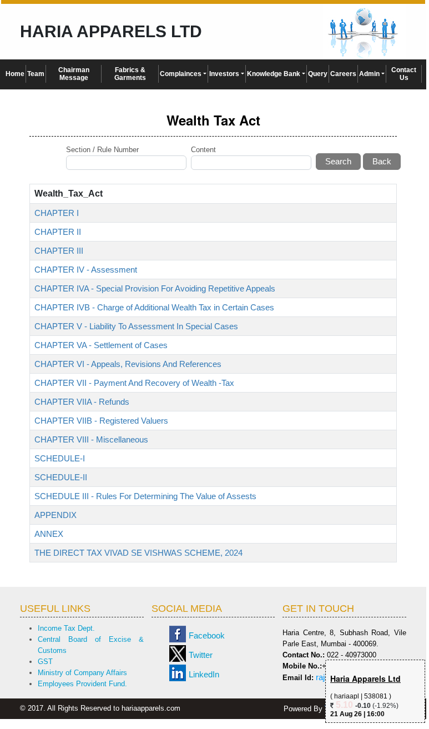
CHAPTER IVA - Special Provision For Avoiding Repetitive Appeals (154, 288)
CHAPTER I (56, 213)
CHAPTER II (57, 232)
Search (338, 161)
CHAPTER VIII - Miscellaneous (91, 439)
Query (317, 74)
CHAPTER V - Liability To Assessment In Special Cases (136, 326)
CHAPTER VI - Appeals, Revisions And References (127, 364)
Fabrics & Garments (130, 74)
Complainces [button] (180, 74)
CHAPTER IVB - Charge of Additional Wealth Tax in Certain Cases (154, 307)
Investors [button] (224, 74)
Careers (343, 74)
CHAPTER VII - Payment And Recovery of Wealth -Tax (134, 383)
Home (15, 74)
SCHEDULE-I (59, 458)
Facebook (207, 635)
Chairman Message (73, 74)
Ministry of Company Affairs (82, 672)
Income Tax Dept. (66, 628)
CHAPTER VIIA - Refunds (81, 401)
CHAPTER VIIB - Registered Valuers (101, 420)
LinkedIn (204, 674)
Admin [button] (369, 74)
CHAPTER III (58, 250)
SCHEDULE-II (60, 477)
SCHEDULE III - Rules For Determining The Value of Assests (145, 496)
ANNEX (48, 534)
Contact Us (403, 74)
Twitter (201, 655)
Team (35, 74)
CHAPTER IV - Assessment (85, 269)
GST (45, 661)
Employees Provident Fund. (82, 684)
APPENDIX (55, 515)
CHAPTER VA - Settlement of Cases (101, 345)
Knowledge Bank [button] (273, 74)
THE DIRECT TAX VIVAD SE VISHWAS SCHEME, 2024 (138, 552)
